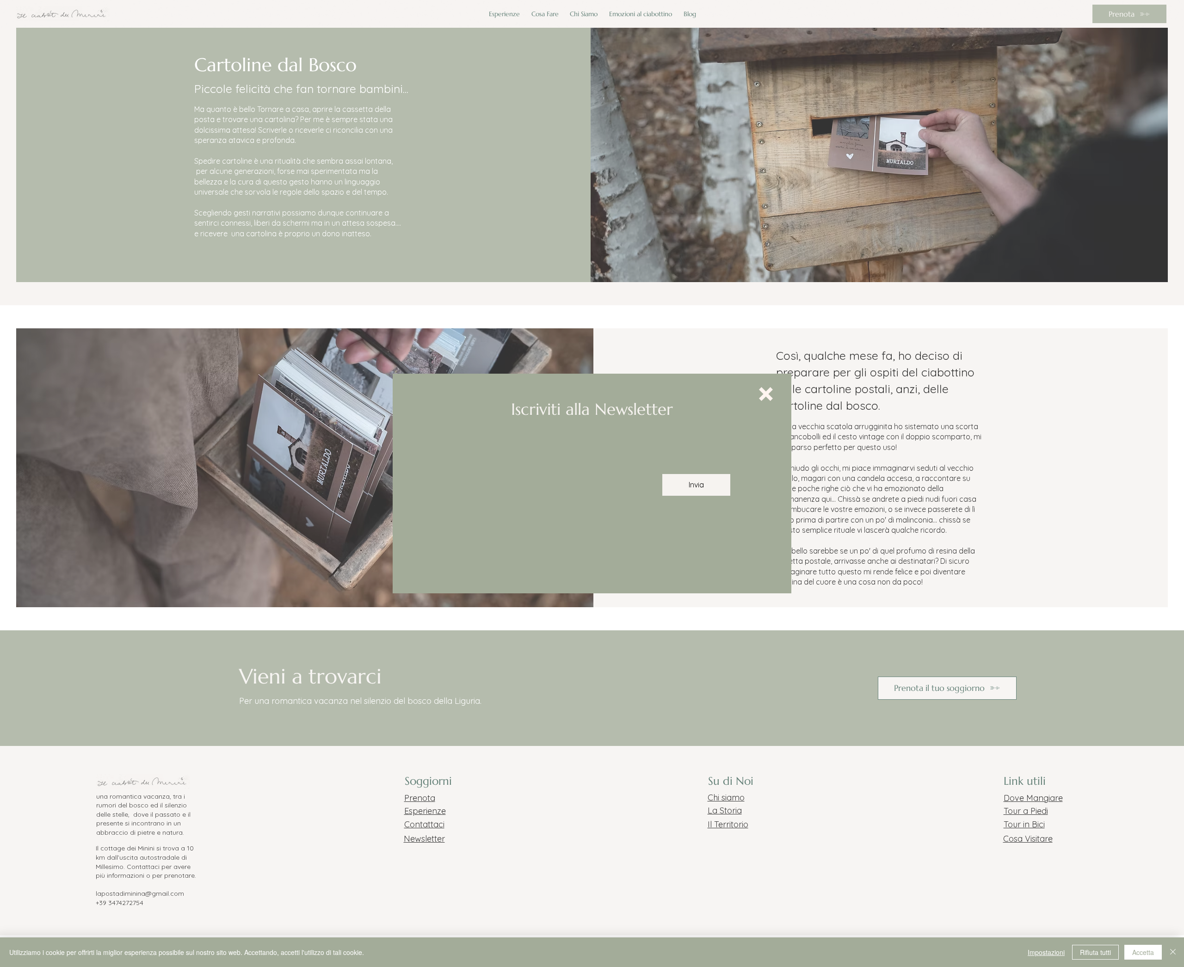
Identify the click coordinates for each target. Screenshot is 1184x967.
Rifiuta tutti (1095, 952)
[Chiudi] (1172, 952)
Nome (467, 469)
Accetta (1143, 952)
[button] (766, 394)
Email (552, 469)
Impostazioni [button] (1046, 952)
